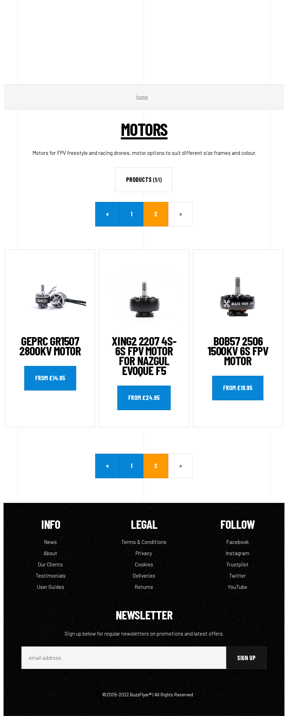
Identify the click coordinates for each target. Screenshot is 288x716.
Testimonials (50, 575)
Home (142, 97)
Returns (144, 587)
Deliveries (143, 575)
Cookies (144, 564)
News (50, 542)
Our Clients (50, 564)
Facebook (237, 542)
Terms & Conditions (143, 542)
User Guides (50, 587)
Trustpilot (237, 564)
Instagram (237, 553)
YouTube (237, 587)
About (50, 553)
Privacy (144, 553)
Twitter (237, 575)
